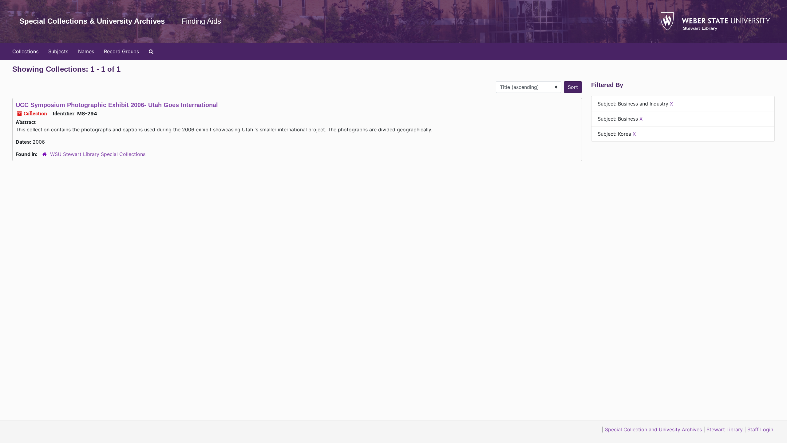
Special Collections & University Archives (92, 21)
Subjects (58, 51)
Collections (25, 51)
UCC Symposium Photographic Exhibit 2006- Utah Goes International (117, 105)
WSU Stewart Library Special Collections (97, 154)
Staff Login (760, 429)
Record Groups (121, 51)
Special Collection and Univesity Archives (653, 429)
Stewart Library (724, 429)
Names (86, 51)
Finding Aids (201, 21)
